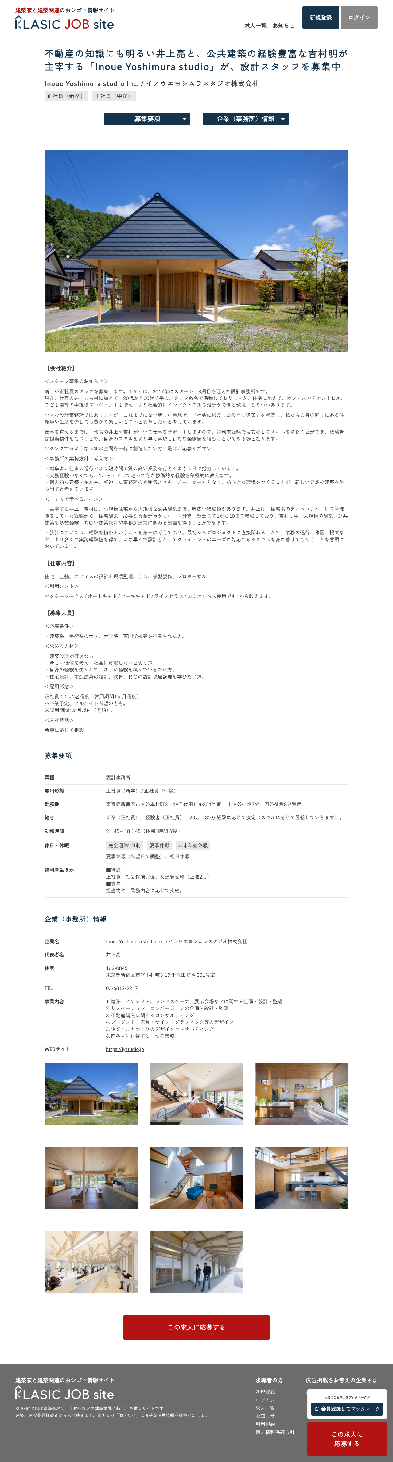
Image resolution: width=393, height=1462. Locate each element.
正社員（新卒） (66, 96)
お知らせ (284, 25)
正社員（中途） (114, 96)
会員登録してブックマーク (350, 1409)
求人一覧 (255, 25)
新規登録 (321, 17)
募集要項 (147, 119)
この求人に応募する (197, 1327)
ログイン (359, 17)
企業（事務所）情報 (246, 119)
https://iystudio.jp (125, 1049)
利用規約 (265, 1424)
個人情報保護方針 (275, 1432)
